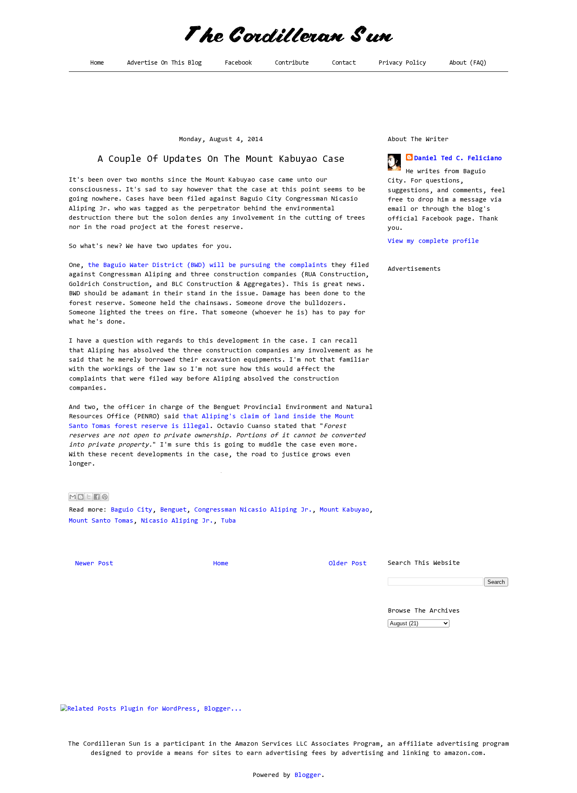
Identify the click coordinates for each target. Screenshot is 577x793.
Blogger (307, 775)
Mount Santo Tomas (101, 521)
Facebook (238, 63)
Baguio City (131, 510)
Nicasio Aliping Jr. (177, 521)
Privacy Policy (402, 63)
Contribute (292, 63)
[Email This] (72, 497)
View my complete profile (433, 241)
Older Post (348, 563)
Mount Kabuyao (344, 510)
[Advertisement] (288, 103)
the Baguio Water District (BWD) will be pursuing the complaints (207, 265)
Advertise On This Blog (164, 63)
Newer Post (94, 563)
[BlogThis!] (80, 497)
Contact (344, 63)
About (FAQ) (468, 63)
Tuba (228, 521)
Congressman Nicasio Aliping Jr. (253, 510)
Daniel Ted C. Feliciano (458, 158)
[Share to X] (88, 497)
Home (97, 63)
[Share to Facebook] (97, 497)
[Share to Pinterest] (105, 497)
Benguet (173, 510)
